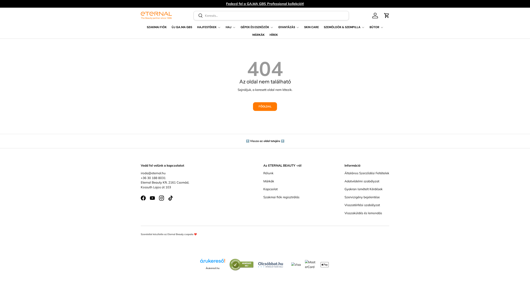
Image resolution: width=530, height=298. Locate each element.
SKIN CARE (311, 27)
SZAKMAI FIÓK (157, 27)
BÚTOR (374, 27)
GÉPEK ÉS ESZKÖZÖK (255, 27)
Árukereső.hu (212, 268)
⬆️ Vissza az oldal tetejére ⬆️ (265, 141)
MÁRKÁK (258, 35)
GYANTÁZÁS (286, 27)
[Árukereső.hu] (212, 262)
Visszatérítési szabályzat (362, 205)
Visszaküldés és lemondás (363, 213)
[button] (386, 15)
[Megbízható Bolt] (241, 261)
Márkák (268, 181)
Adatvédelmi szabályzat (361, 181)
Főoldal (265, 106)
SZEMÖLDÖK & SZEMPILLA (342, 27)
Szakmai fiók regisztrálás (281, 197)
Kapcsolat (270, 189)
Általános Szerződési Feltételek (366, 173)
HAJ (228, 27)
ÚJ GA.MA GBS (182, 27)
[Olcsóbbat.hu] (270, 264)
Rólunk (268, 173)
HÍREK (274, 35)
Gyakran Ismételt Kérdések (363, 189)
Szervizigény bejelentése (362, 197)
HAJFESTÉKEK (207, 27)
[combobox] (271, 15)
